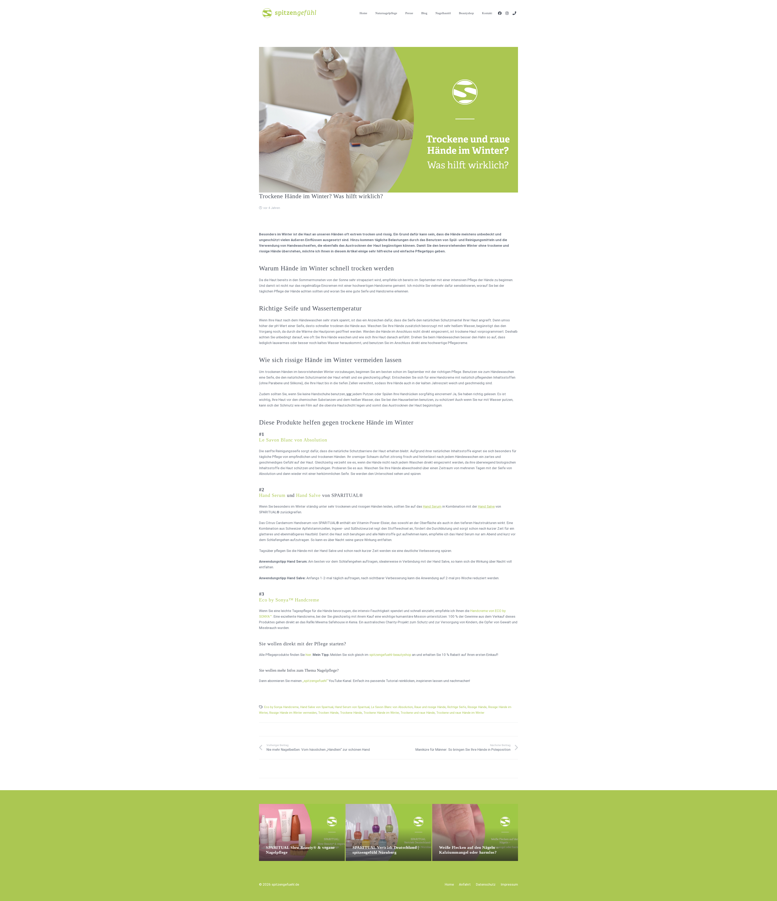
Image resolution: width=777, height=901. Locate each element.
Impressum (509, 884)
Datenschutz (486, 884)
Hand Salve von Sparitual (316, 707)
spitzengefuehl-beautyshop (390, 655)
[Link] (289, 13)
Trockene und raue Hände (417, 713)
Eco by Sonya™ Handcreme (289, 599)
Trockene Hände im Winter (381, 713)
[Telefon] (514, 13)
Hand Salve (308, 495)
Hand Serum (272, 495)
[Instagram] (507, 13)
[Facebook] (499, 13)
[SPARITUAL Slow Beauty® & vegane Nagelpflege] (302, 807)
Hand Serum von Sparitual (352, 707)
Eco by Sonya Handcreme (281, 707)
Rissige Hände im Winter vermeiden (293, 713)
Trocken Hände (328, 713)
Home (449, 884)
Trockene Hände (351, 713)
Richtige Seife (456, 707)
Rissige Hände (477, 707)
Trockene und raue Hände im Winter (460, 713)
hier (308, 655)
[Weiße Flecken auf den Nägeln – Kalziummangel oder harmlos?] (475, 807)
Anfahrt (465, 884)
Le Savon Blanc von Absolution (293, 440)
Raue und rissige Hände (430, 707)
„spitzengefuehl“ (315, 681)
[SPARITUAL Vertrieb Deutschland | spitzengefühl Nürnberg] (388, 807)
